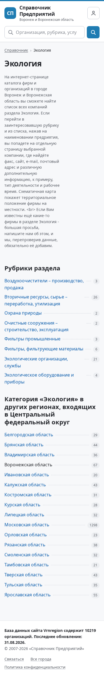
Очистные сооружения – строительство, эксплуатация (36, 326)
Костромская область (28, 495)
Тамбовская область (26, 565)
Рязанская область (24, 545)
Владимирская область (29, 455)
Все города (41, 659)
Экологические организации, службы (36, 362)
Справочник (16, 50)
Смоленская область (26, 555)
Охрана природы (23, 313)
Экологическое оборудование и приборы (39, 378)
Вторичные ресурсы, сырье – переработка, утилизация (35, 300)
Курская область (22, 505)
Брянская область (24, 445)
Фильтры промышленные (32, 339)
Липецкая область (24, 515)
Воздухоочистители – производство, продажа (44, 284)
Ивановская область (26, 475)
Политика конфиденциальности (34, 667)
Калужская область (25, 485)
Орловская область (25, 535)
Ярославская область (27, 595)
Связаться (14, 659)
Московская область (26, 525)
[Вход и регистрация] (93, 13)
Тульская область (23, 585)
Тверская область (23, 575)
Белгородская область (28, 435)
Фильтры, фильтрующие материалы (43, 349)
